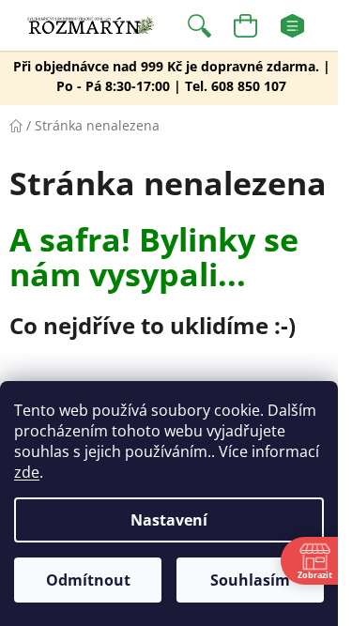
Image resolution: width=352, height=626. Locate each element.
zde (26, 472)
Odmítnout (88, 580)
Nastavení (168, 520)
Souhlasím (250, 580)
